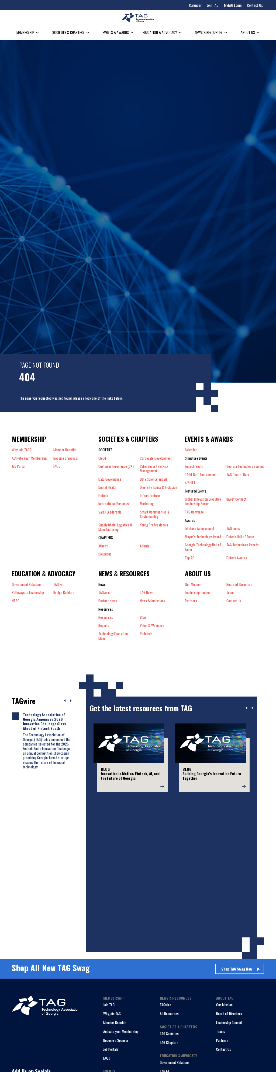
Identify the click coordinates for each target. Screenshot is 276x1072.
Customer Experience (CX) (116, 466)
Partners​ (191, 601)
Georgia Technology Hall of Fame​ (203, 547)
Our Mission (193, 584)
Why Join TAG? (22, 450)
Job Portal (18, 466)
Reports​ (103, 625)
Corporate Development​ (156, 458)
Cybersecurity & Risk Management (154, 468)
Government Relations (174, 1062)
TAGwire (104, 592)
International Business (113, 503)
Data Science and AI (153, 479)
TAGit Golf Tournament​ (200, 474)
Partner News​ (107, 601)
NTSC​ (15, 601)
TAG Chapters (169, 1042)
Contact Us (255, 5)
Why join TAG (112, 1013)
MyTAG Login (233, 5)
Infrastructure (150, 495)
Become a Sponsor (66, 458)
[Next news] (70, 701)
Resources (105, 617)
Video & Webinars (152, 625)
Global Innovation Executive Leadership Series (203, 501)
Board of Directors (229, 1013)
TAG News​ (146, 592)
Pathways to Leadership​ (28, 592)
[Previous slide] (247, 708)
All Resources (169, 1013)
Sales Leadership (110, 512)
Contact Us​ (233, 601)
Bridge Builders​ (63, 592)
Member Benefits (65, 450)
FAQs (56, 466)
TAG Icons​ (233, 528)
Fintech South (194, 466)
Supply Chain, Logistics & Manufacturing (115, 527)
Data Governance (109, 479)
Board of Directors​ (239, 584)
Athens (103, 546)
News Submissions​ (152, 601)
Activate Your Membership (29, 458)
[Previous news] (65, 701)
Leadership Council (229, 1022)
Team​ (230, 592)
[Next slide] (252, 708)
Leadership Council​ (198, 592)
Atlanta (145, 546)
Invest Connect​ (236, 499)
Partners (222, 1040)
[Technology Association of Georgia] (138, 17)
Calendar (195, 5)
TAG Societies (169, 1033)
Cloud (102, 458)
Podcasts (146, 633)
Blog (143, 617)
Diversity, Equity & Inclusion (158, 487)
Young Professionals (154, 525)
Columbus (105, 554)
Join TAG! (109, 1004)
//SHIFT (190, 482)
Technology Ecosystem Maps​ (113, 636)
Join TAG (213, 5)
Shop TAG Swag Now (236, 969)
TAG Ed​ (58, 584)
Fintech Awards (236, 558)
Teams (220, 1031)
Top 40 (189, 558)
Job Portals (110, 1049)
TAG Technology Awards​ (242, 545)
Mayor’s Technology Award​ (203, 537)
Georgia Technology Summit (245, 466)
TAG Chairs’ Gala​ (237, 474)
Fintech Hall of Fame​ (240, 537)
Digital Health (107, 487)
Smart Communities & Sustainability (155, 514)
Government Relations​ (27, 584)
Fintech (103, 495)
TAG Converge (194, 512)
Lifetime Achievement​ (199, 528)
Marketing (147, 503)
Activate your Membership (121, 1031)
